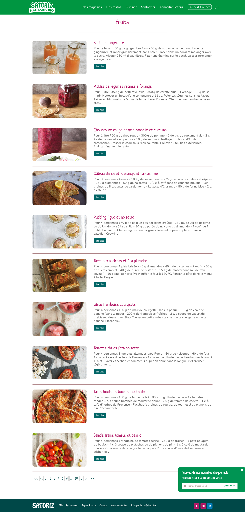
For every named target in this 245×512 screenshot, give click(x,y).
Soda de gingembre (109, 42)
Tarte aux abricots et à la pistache (120, 261)
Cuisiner (131, 7)
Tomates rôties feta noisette (116, 348)
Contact (103, 505)
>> (92, 478)
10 (76, 478)
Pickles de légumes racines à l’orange (123, 86)
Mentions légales (119, 505)
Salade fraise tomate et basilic (117, 435)
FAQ (60, 505)
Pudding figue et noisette (114, 217)
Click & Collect (200, 7)
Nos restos (113, 7)
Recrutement (72, 505)
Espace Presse (89, 505)
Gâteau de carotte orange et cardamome (126, 173)
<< (36, 478)
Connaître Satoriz (171, 7)
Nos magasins (92, 7)
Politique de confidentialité (143, 505)
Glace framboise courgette (115, 304)
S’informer (148, 7)
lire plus (100, 66)
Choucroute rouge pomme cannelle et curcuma (130, 130)
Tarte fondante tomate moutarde (119, 391)
